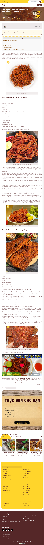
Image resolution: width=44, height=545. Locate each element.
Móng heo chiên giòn (27, 501)
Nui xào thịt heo (26, 492)
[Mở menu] (3, 5)
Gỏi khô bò (4, 126)
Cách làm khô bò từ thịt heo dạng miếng (10, 45)
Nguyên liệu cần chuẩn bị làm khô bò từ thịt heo (12, 42)
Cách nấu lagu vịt (6, 486)
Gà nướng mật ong (26, 505)
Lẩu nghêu (5, 496)
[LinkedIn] (6, 530)
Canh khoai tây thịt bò (9, 416)
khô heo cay (18, 180)
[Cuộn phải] (41, 436)
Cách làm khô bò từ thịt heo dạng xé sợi (10, 40)
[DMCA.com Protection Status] (22, 543)
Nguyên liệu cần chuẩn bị (8, 47)
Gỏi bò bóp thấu (7, 467)
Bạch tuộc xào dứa (6, 490)
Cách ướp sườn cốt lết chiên (8, 499)
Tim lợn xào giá (26, 494)
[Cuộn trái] (38, 436)
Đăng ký (39, 5)
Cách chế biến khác (12, 17)
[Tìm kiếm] (40, 2)
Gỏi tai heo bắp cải (26, 490)
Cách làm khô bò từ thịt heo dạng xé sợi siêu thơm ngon (14, 43)
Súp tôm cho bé (6, 492)
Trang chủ (4, 17)
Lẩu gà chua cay (26, 473)
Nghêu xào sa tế (6, 503)
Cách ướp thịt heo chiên (27, 471)
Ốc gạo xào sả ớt (6, 505)
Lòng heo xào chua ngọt (27, 496)
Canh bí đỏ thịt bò (26, 467)
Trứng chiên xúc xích (27, 488)
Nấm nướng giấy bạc (7, 494)
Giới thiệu (3, 532)
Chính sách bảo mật (5, 536)
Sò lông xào (5, 501)
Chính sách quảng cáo (6, 534)
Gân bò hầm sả (5, 477)
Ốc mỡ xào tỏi (25, 499)
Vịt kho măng (25, 484)
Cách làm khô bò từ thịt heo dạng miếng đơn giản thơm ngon (15, 49)
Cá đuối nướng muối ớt (27, 477)
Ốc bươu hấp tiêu (26, 486)
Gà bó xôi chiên (8, 414)
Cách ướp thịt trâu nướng (27, 479)
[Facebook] (3, 530)
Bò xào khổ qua (26, 469)
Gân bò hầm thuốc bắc (7, 479)
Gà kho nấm (25, 475)
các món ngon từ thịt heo (10, 387)
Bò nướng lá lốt (5, 469)
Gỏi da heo (25, 503)
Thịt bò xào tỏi (8, 412)
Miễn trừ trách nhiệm (5, 538)
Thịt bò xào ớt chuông (7, 475)
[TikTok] (9, 530)
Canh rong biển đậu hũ (9, 410)
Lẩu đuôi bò (5, 473)
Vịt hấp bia (5, 488)
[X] (12, 530)
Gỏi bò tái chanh (8, 408)
